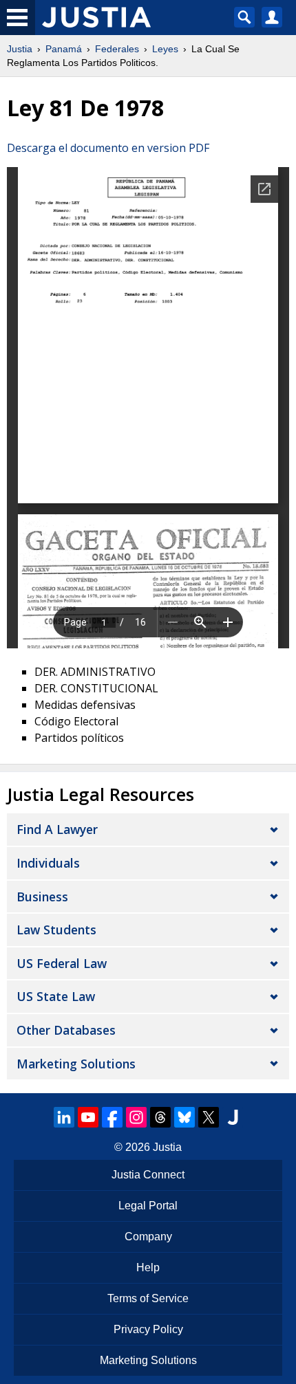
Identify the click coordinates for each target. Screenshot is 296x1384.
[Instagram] (136, 1117)
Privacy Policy (148, 1329)
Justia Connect (148, 1174)
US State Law (56, 996)
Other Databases (66, 1030)
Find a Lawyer (57, 829)
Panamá (63, 48)
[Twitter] (208, 1117)
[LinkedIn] (64, 1117)
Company (148, 1236)
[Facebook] (112, 1117)
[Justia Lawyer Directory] (232, 1117)
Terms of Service (148, 1298)
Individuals (48, 863)
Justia (19, 48)
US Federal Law (62, 963)
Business (42, 896)
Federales (117, 48)
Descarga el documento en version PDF (108, 147)
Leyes (165, 48)
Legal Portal (148, 1205)
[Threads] (160, 1117)
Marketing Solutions (76, 1063)
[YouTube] (88, 1117)
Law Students (56, 929)
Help (148, 1267)
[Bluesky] (184, 1117)
